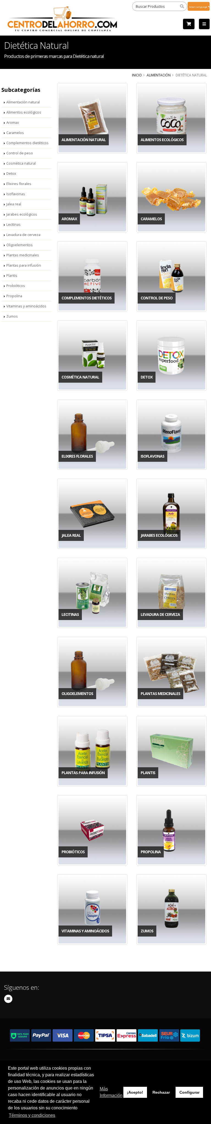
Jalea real (13, 204)
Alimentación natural (23, 102)
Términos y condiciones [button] (32, 1115)
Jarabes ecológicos (21, 214)
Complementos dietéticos (27, 143)
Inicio (137, 75)
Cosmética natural (21, 163)
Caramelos (15, 132)
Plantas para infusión (23, 265)
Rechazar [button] (161, 1092)
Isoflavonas (15, 194)
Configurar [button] (189, 1092)
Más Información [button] (111, 1092)
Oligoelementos (19, 245)
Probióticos (15, 285)
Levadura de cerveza (23, 234)
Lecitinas (13, 224)
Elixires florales (18, 183)
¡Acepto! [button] (135, 1092)
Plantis (11, 275)
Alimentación (159, 75)
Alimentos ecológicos (23, 112)
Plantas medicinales (22, 255)
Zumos (12, 316)
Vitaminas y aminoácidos (26, 306)
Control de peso (19, 153)
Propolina (14, 296)
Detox (11, 173)
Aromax (12, 122)
